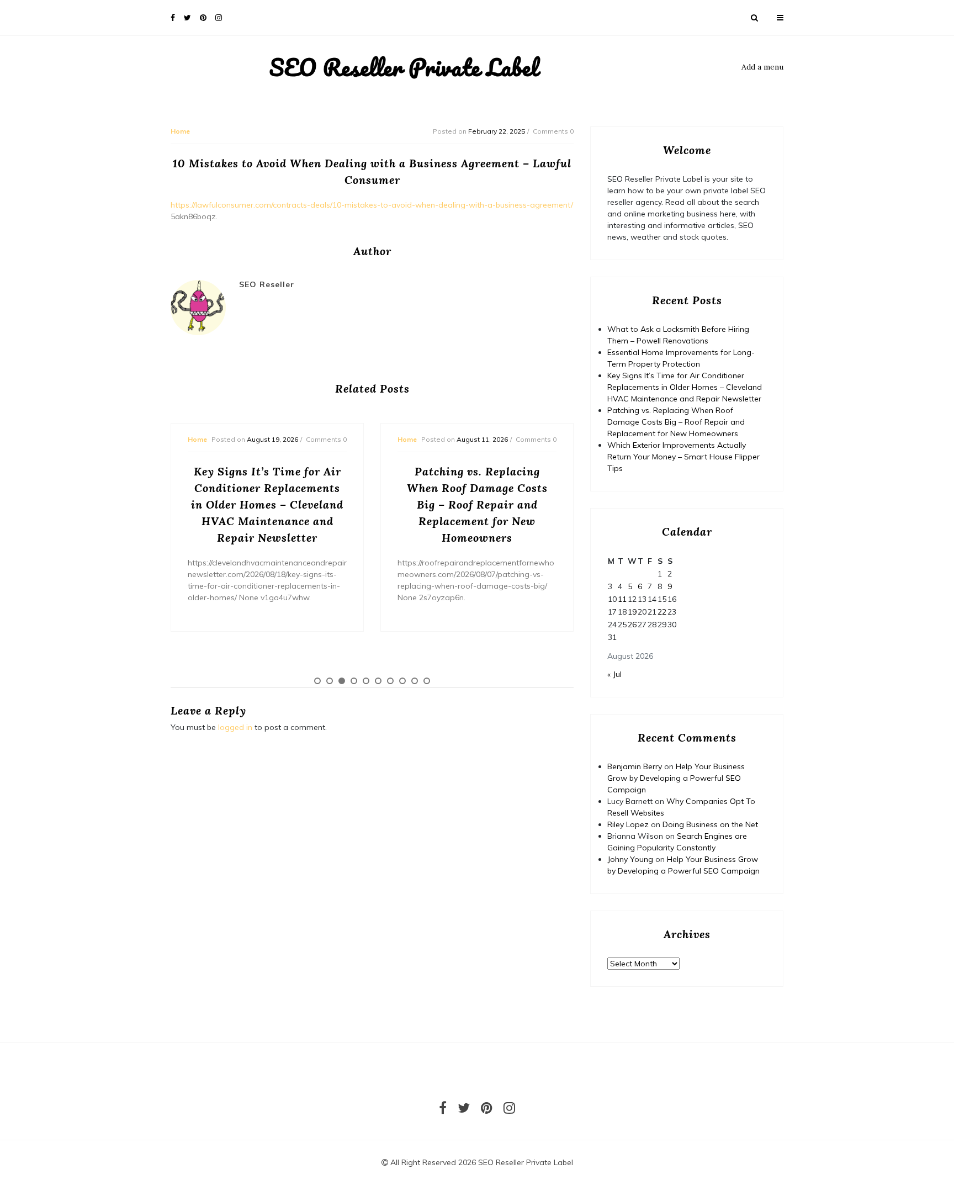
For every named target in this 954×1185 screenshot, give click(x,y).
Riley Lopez (628, 824)
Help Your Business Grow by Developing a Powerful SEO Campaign (676, 778)
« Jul (614, 674)
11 (622, 599)
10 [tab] (426, 681)
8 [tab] (402, 681)
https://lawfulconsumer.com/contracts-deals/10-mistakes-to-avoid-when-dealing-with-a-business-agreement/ (372, 205)
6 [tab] (378, 681)
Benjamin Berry (634, 766)
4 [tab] (354, 681)
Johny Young (630, 859)
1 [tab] (317, 681)
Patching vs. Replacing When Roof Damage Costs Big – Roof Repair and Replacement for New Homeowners (676, 421)
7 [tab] (390, 681)
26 (632, 624)
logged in (235, 727)
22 (662, 612)
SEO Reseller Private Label (403, 67)
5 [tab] (366, 681)
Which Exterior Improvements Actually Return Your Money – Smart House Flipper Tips (683, 456)
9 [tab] (414, 681)
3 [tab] (341, 681)
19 (632, 612)
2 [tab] (329, 681)
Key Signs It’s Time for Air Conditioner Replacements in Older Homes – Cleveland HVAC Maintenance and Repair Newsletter (684, 387)
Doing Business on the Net (710, 824)
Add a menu (762, 67)
